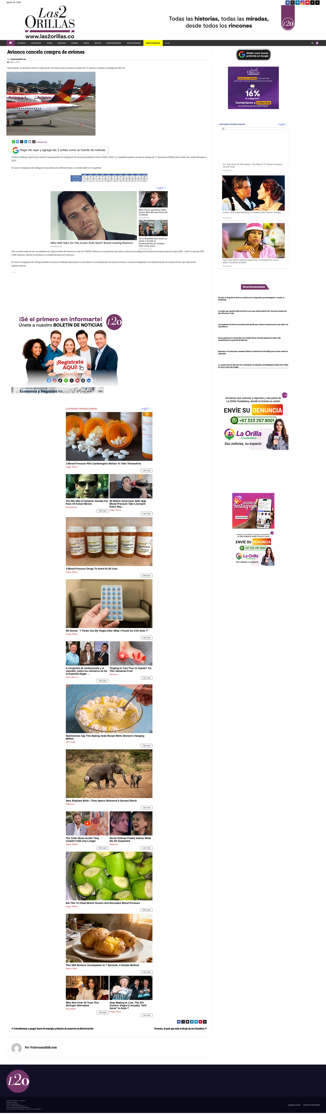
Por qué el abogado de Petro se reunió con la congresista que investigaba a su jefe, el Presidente (251, 298)
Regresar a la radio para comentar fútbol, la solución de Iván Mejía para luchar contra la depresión (253, 352)
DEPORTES (62, 43)
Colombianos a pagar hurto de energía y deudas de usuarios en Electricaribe (53, 1028)
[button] (312, 43)
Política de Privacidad (311, 1105)
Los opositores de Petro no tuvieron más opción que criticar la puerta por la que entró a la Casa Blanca (253, 325)
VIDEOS (86, 43)
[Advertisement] (109, 292)
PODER (49, 43)
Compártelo (41, 142)
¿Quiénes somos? (294, 1105)
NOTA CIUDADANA (134, 43)
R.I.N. (168, 43)
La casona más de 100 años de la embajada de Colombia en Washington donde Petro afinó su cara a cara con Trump (253, 365)
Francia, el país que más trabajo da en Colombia (179, 1028)
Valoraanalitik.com (18, 59)
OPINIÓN (74, 43)
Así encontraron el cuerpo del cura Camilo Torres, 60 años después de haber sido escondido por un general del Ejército (249, 339)
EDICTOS (98, 43)
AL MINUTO (21, 43)
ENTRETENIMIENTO (114, 43)
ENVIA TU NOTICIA (153, 43)
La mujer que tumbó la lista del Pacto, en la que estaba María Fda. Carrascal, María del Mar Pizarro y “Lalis (252, 312)
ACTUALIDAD (36, 43)
